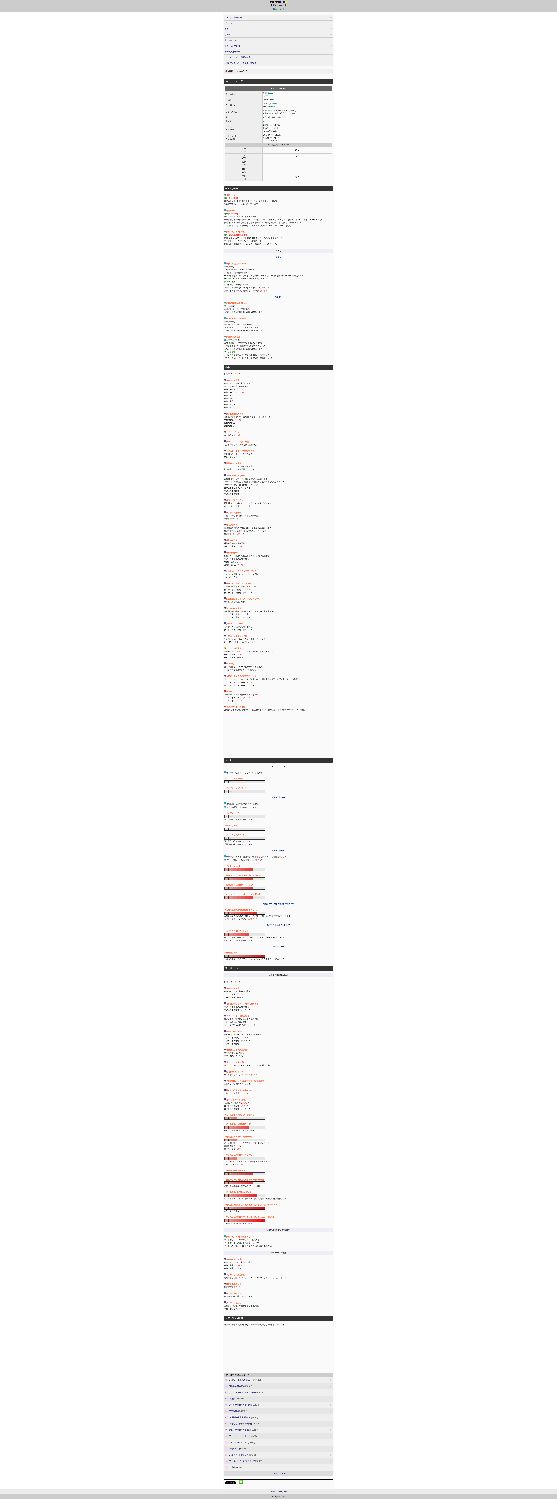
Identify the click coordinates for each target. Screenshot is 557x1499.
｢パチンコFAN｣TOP (278, 1492)
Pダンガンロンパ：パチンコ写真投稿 (240, 63)
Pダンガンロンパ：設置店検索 (238, 57)
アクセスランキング (278, 1473)
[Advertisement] (278, 735)
